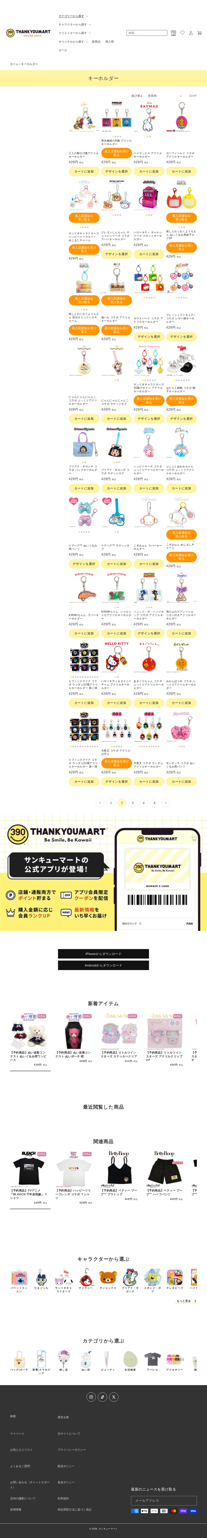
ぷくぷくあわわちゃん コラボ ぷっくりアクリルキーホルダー (180, 470)
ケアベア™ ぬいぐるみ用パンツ (83, 547)
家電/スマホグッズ (42, 1371)
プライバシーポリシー (72, 1449)
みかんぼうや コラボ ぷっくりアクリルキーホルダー (181, 685)
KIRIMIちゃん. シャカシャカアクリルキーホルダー (116, 615)
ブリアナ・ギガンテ (130, 1290)
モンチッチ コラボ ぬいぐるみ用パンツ (180, 765)
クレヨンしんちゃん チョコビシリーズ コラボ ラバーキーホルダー (115, 236)
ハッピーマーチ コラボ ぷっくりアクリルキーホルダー (149, 470)
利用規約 (63, 1498)
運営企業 (63, 1417)
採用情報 (15, 1509)
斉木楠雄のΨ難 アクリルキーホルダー (116, 142)
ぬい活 (86, 1369)
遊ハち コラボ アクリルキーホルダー (116, 319)
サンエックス (108, 1288)
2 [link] (122, 802)
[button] (73, 16)
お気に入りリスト (21, 1449)
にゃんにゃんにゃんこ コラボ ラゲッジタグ (115, 402)
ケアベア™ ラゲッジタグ (115, 547)
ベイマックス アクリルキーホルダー (148, 155)
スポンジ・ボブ (152, 1290)
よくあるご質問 (20, 1466)
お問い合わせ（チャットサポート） (30, 1485)
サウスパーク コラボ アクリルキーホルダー (148, 320)
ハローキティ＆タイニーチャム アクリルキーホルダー (116, 685)
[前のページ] (100, 802)
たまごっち (41, 1288)
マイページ (17, 1433)
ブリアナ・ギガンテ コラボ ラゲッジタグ (115, 471)
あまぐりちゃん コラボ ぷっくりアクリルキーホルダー (149, 685)
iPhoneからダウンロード (104, 954)
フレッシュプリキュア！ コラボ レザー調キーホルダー (181, 318)
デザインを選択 (116, 171)
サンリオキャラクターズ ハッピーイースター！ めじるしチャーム (84, 237)
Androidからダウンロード (103, 965)
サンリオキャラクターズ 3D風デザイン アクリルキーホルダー (149, 388)
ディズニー (86, 1288)
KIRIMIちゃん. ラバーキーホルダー (84, 617)
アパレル (152, 1369)
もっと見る (184, 1301)
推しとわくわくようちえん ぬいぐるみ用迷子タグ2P (181, 235)
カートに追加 (84, 171)
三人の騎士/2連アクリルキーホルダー (84, 155)
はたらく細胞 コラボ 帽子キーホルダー (180, 389)
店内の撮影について (23, 1498)
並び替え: (137, 95)
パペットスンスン (19, 1290)
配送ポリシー (66, 1466)
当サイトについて (69, 1433)
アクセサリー (174, 1369)
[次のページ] (165, 802)
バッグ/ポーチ (19, 1369)
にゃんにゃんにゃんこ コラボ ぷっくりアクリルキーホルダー (83, 400)
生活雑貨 (130, 1369)
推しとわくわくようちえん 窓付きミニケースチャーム (84, 317)
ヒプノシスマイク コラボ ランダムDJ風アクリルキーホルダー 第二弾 (83, 685)
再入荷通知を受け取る (117, 153)
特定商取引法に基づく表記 (75, 1509)
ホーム (14, 64)
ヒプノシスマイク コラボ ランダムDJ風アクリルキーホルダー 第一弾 (83, 763)
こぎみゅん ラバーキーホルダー (148, 547)
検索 (13, 1416)
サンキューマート (108, 1528)
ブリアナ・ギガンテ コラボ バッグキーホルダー (83, 470)
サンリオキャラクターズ (63, 1290)
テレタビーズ (174, 1288)
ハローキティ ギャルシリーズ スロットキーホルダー (148, 236)
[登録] (192, 1500)
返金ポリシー (66, 1482)
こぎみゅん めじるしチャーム (180, 546)
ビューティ (108, 1369)
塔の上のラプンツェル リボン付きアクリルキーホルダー (181, 615)
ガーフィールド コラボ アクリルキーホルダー (180, 155)
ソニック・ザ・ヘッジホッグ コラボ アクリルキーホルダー (149, 615)
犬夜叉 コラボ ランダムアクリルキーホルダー (148, 765)
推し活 (63, 1369)
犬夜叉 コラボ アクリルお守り (116, 752)
